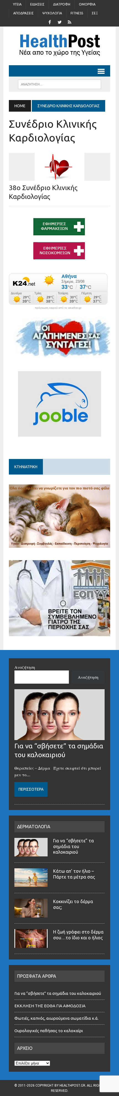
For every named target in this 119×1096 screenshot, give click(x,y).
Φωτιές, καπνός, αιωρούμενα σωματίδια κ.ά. (56, 1018)
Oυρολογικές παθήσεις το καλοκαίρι (48, 1030)
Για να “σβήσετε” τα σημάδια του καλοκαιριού (73, 846)
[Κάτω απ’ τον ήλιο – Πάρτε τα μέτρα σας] (31, 883)
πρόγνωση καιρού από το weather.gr (58, 307)
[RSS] (69, 21)
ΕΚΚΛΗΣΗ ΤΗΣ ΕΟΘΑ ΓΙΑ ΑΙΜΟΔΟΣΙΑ (50, 1005)
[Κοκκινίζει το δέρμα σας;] (31, 914)
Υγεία (17, 4)
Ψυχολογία (52, 13)
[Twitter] (59, 21)
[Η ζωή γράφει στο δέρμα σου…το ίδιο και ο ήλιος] (31, 944)
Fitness (77, 13)
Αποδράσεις (23, 13)
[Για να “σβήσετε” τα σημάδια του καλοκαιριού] (59, 737)
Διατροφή (61, 4)
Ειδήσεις (37, 4)
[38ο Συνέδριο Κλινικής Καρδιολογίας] (59, 177)
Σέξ (95, 13)
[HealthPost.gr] (59, 46)
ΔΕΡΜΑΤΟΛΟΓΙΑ (33, 826)
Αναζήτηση (24, 667)
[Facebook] (49, 21)
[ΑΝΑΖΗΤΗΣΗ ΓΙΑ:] (59, 83)
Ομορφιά (87, 4)
